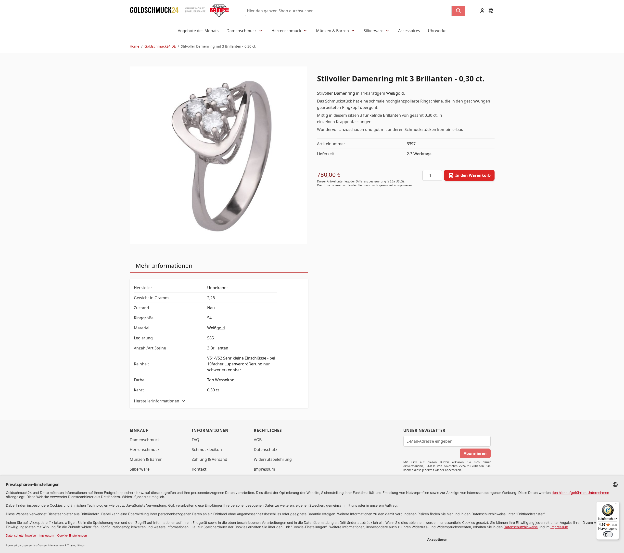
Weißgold (395, 93)
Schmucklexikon (207, 449)
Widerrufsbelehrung (273, 459)
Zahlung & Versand (209, 459)
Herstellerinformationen (156, 401)
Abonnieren (475, 453)
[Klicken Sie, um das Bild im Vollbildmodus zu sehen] (218, 155)
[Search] (458, 11)
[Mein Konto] (482, 11)
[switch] (608, 534)
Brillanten (392, 115)
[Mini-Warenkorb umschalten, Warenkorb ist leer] (491, 11)
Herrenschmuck (286, 30)
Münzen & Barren (332, 30)
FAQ (195, 439)
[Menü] (616, 504)
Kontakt (199, 469)
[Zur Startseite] (154, 10)
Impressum (264, 469)
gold (220, 328)
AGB (258, 439)
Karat (139, 390)
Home (134, 46)
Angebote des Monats (198, 30)
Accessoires (409, 30)
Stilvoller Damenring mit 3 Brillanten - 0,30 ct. (218, 46)
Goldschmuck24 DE (160, 46)
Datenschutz (265, 449)
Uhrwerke (437, 30)
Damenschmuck (242, 30)
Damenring (344, 93)
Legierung (143, 338)
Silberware (373, 30)
